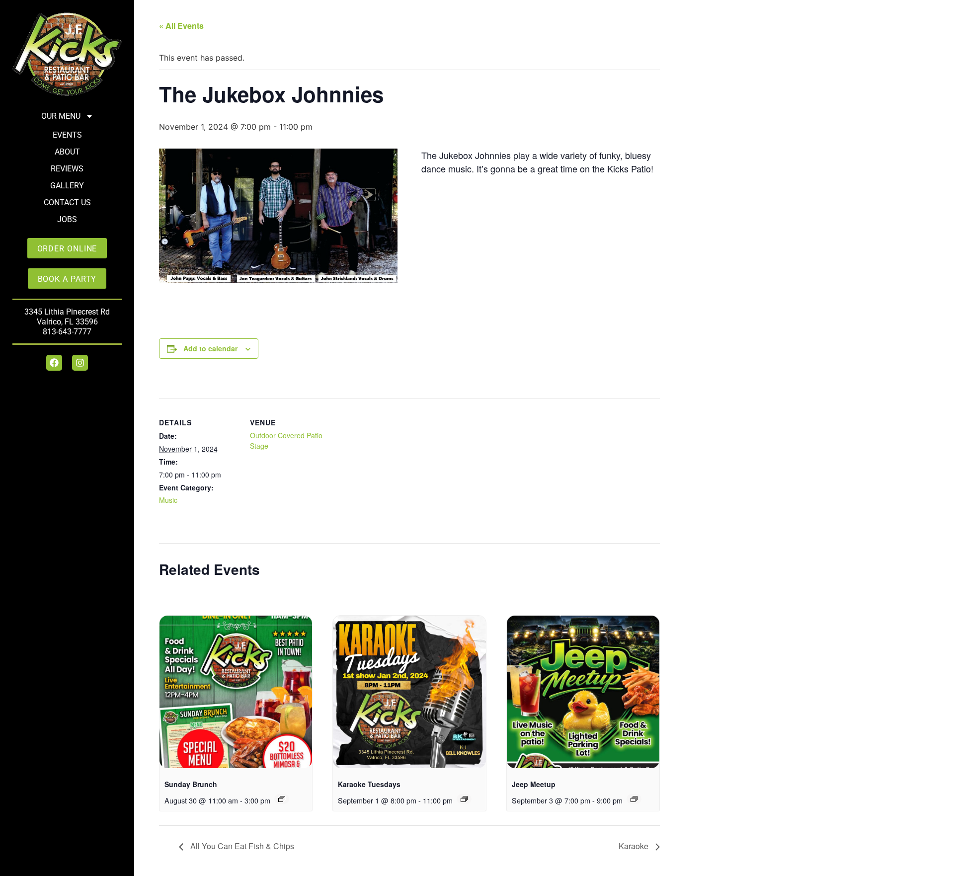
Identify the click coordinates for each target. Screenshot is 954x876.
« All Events (181, 25)
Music (168, 500)
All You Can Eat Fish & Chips (241, 846)
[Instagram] (80, 363)
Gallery (67, 185)
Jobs (67, 219)
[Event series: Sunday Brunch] (281, 799)
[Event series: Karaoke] (464, 799)
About (67, 152)
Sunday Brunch (190, 784)
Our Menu (60, 116)
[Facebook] (54, 363)
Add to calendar (210, 348)
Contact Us (67, 202)
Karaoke (634, 846)
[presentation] (235, 693)
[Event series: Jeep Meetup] (634, 799)
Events (67, 135)
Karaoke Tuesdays (369, 784)
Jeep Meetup (534, 784)
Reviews (67, 168)
